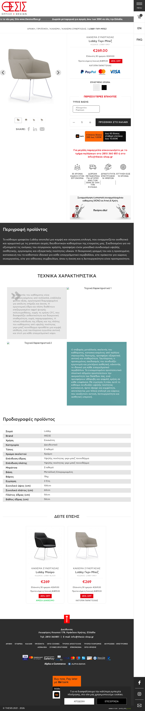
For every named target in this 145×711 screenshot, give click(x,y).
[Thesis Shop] (14, 8)
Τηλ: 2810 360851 (49, 637)
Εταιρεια (19, 644)
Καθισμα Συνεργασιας (74, 29)
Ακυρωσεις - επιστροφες (116, 644)
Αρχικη (31, 29)
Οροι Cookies (53, 644)
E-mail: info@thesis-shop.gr (78, 637)
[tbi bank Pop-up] (100, 136)
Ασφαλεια (42, 647)
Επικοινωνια (75, 647)
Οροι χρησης (90, 647)
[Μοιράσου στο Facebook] (28, 129)
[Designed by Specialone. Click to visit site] (120, 708)
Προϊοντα (42, 29)
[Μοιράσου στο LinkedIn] (35, 129)
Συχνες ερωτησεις (58, 647)
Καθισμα (55, 29)
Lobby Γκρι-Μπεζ (98, 29)
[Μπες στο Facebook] (139, 682)
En (139, 28)
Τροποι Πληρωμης (92, 644)
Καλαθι (28, 644)
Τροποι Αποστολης (71, 644)
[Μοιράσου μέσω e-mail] (42, 129)
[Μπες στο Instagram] (139, 694)
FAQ (139, 39)
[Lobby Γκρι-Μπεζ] (100, 207)
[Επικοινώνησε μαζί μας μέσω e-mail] (139, 705)
